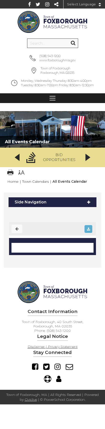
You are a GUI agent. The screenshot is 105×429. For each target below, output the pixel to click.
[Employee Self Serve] (59, 379)
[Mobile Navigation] (52, 98)
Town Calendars (35, 181)
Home (13, 181)
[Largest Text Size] (21, 173)
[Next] (87, 157)
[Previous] (17, 157)
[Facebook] (29, 4)
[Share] (56, 4)
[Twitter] (38, 4)
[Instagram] (47, 4)
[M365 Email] (69, 367)
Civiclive (31, 399)
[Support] (48, 379)
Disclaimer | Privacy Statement (53, 346)
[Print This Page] (10, 173)
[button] (52, 157)
